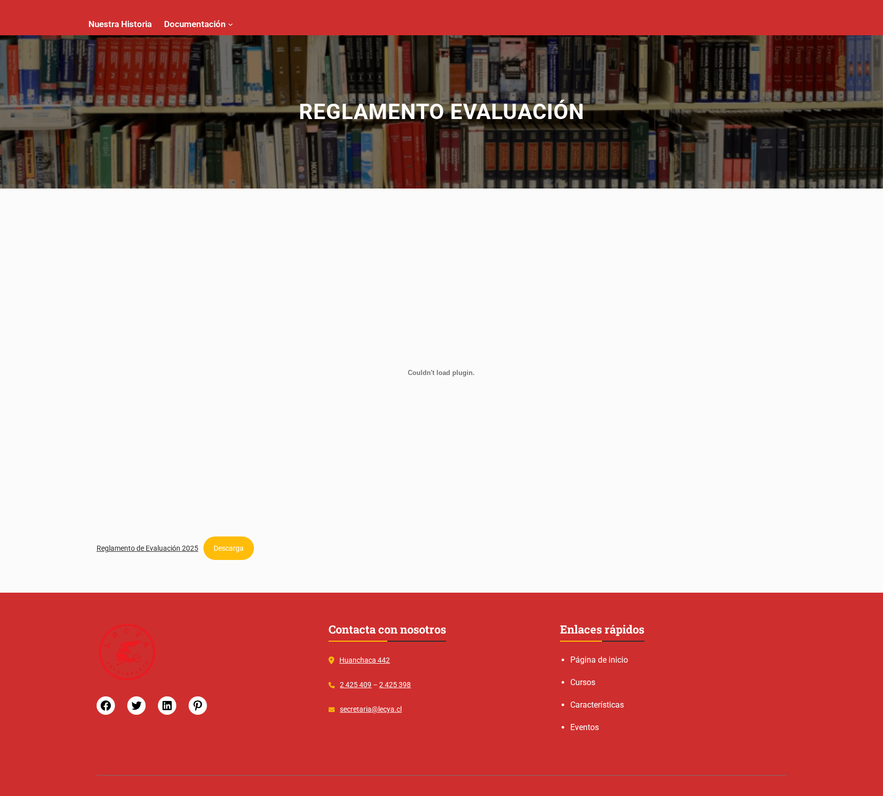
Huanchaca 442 (364, 660)
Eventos (584, 727)
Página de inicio (599, 660)
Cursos (582, 682)
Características (597, 705)
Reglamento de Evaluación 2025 (147, 548)
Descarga (229, 548)
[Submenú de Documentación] (230, 24)
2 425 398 (395, 685)
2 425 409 (355, 685)
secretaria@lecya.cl (371, 709)
